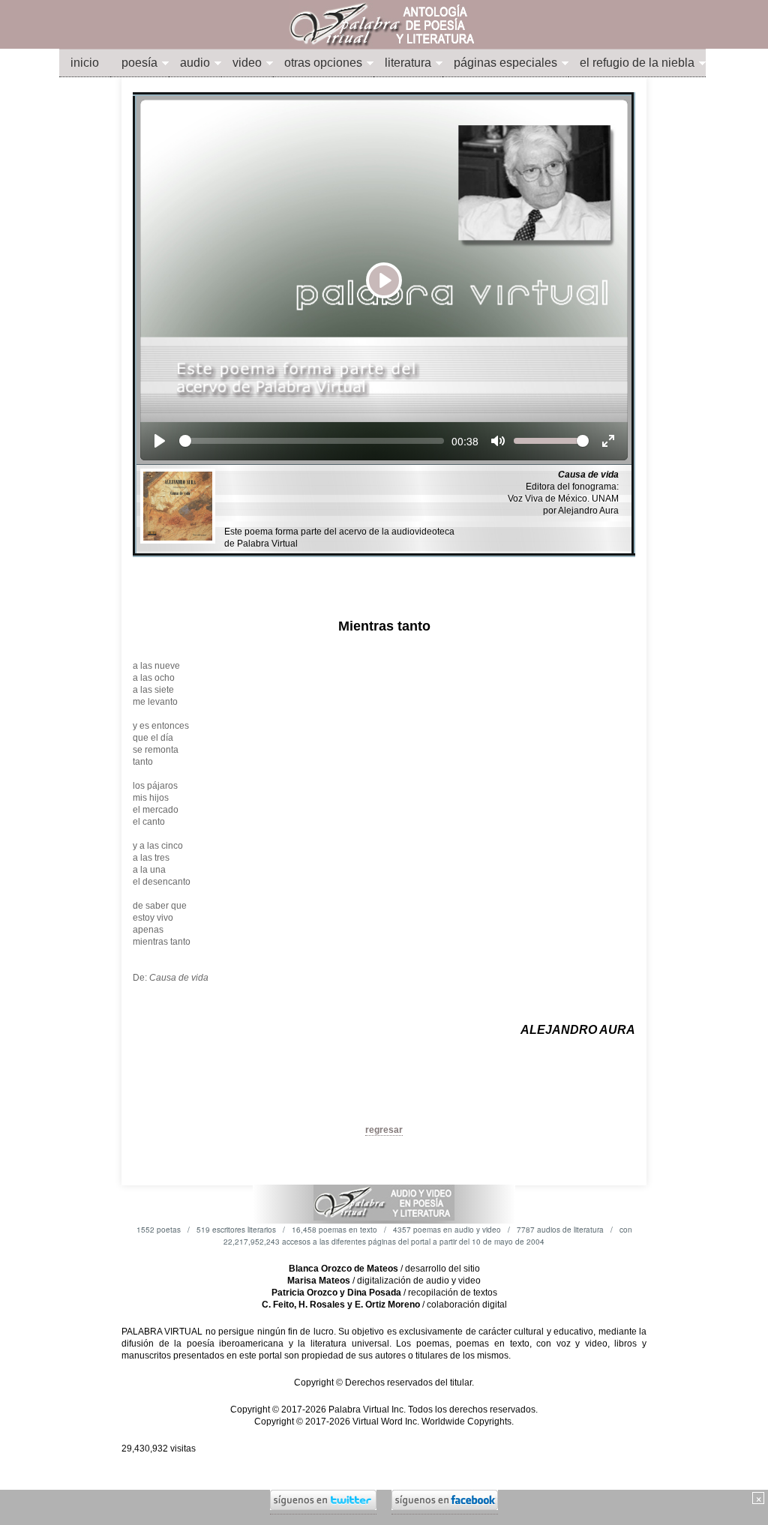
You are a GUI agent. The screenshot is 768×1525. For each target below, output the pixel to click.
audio (195, 62)
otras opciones (323, 62)
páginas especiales (505, 62)
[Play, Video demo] (160, 441)
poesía (140, 62)
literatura (408, 62)
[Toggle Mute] (498, 441)
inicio (84, 62)
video (247, 62)
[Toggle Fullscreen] (608, 441)
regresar (384, 1130)
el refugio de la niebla (637, 62)
